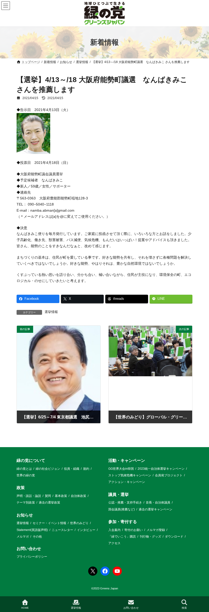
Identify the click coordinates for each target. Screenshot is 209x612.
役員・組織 (71, 468)
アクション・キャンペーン (126, 482)
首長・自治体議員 (158, 503)
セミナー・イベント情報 (49, 523)
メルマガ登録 (156, 530)
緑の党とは (24, 468)
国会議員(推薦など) (121, 509)
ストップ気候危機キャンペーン (129, 475)
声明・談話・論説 (29, 496)
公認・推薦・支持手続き (125, 503)
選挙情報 (51, 312)
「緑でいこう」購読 (122, 536)
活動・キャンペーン (126, 460)
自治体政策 (78, 496)
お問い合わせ (29, 548)
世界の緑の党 (26, 475)
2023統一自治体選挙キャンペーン (161, 468)
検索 (184, 607)
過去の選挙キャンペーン (155, 509)
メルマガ (23, 536)
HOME (25, 607)
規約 (86, 468)
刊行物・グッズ (150, 536)
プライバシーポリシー (32, 557)
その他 (37, 536)
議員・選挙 (118, 494)
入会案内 (114, 530)
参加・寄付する (122, 522)
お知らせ (25, 515)
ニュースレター (62, 530)
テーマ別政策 (26, 503)
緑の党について (31, 460)
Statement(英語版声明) (32, 530)
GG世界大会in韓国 (121, 468)
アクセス (114, 543)
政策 (21, 488)
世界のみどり (79, 523)
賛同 (48, 496)
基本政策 (61, 496)
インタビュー (86, 530)
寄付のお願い (133, 530)
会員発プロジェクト (168, 475)
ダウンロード (174, 536)
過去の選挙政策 (49, 503)
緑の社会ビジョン (48, 468)
